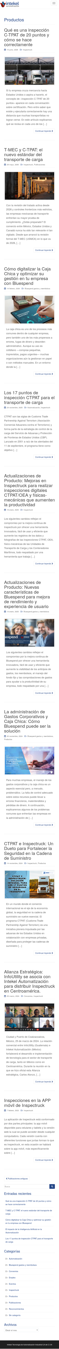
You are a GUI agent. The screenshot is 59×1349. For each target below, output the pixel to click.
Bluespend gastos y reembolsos (37, 288)
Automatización (33, 407)
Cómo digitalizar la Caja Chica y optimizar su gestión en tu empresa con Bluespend (27, 275)
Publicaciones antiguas (17, 1178)
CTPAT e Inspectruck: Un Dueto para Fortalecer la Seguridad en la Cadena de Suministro (28, 850)
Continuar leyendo (43, 131)
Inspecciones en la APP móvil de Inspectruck (27, 1102)
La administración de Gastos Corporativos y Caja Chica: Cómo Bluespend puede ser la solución (27, 721)
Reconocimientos (16, 1309)
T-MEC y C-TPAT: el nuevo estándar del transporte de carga (23, 154)
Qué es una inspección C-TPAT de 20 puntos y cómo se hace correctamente (26, 37)
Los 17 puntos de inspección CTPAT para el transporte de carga (29, 397)
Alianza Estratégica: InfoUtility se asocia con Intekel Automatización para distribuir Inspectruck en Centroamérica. (29, 981)
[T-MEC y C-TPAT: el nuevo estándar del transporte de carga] (29, 185)
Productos (8, 739)
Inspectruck (27, 49)
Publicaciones (39, 164)
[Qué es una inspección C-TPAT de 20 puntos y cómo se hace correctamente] (29, 70)
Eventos (12, 1283)
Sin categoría (14, 1315)
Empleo (12, 1277)
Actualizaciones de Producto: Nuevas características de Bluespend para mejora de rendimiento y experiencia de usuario (27, 594)
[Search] (52, 1186)
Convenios (28, 996)
